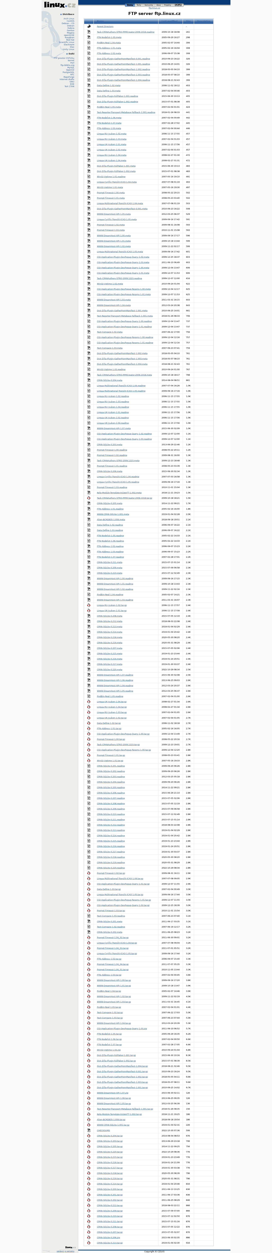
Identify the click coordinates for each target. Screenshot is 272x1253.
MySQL (70, 67)
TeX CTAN (69, 86)
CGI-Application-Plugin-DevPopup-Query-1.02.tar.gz (123, 905)
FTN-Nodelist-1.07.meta (109, 123)
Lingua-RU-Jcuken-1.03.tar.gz (112, 712)
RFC (72, 74)
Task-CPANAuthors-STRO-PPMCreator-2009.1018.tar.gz (124, 498)
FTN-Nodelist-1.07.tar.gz (109, 1044)
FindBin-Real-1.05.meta (109, 107)
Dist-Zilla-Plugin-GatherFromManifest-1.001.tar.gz (122, 1087)
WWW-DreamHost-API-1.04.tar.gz (114, 1023)
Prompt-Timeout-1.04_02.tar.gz (113, 937)
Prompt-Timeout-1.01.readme (112, 466)
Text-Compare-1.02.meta (109, 332)
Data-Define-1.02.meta (108, 85)
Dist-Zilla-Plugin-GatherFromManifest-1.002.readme (123, 69)
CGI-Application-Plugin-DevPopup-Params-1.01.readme (125, 343)
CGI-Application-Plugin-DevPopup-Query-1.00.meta (123, 268)
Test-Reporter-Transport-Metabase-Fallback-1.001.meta (125, 316)
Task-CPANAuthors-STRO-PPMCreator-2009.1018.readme (125, 32)
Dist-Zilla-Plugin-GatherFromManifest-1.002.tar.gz (122, 1077)
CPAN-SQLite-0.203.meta (109, 444)
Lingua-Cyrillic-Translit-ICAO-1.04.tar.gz (117, 943)
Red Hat (70, 40)
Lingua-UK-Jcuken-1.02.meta (111, 150)
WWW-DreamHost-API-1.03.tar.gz (114, 1002)
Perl (72, 63)
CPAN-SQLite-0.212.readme (111, 825)
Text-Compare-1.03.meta (109, 348)
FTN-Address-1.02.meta (109, 53)
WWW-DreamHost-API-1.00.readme (115, 578)
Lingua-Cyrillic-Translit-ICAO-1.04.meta (117, 182)
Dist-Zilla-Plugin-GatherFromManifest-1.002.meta (122, 353)
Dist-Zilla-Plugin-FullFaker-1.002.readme (117, 101)
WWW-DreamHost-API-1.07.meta (114, 428)
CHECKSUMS (103, 1130)
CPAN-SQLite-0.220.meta (109, 669)
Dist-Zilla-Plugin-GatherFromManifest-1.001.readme (123, 64)
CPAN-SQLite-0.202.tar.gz (110, 1200)
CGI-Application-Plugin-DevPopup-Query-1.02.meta (123, 257)
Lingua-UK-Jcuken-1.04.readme (113, 423)
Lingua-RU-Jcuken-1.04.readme (113, 407)
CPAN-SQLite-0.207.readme (111, 798)
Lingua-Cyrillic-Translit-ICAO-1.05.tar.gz (117, 953)
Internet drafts (67, 79)
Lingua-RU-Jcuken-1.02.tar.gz (112, 605)
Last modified (169, 21)
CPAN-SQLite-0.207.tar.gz (110, 1232)
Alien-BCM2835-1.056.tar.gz (111, 1119)
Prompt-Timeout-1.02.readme (112, 455)
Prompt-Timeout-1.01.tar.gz (111, 755)
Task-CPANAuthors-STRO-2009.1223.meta (118, 460)
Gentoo (70, 30)
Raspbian (69, 37)
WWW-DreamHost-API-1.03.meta (114, 300)
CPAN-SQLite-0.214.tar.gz (110, 1184)
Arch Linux (69, 18)
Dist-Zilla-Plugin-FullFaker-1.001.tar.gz (116, 1055)
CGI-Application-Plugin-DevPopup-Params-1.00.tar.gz (124, 750)
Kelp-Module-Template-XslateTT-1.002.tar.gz (119, 1114)
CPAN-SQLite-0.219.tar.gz (110, 1178)
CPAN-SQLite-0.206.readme (111, 793)
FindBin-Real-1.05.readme (110, 696)
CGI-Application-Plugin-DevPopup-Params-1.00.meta (124, 289)
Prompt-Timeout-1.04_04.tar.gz (113, 964)
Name (100, 21)
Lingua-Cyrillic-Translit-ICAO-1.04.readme (118, 476)
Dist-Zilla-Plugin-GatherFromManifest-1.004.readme (123, 80)
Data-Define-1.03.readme (110, 530)
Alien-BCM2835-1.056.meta (111, 519)
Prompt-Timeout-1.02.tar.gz (111, 873)
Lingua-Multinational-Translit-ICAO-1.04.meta (120, 203)
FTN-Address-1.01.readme (110, 509)
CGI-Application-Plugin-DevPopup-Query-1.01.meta (123, 273)
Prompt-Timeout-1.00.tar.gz (111, 739)
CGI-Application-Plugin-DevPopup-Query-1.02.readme (124, 434)
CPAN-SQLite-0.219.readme (111, 862)
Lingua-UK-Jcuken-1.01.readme (113, 412)
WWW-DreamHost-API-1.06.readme (115, 680)
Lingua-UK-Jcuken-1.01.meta (111, 144)
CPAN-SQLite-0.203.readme (111, 776)
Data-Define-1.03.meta (108, 91)
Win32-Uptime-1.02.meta (110, 284)
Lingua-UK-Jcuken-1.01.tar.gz (112, 610)
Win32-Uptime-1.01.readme (111, 176)
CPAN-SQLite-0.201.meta (109, 921)
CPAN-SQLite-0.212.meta (109, 621)
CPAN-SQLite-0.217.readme (111, 852)
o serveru (69, 1251)
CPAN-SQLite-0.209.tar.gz (110, 1211)
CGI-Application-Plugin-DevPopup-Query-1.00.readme (124, 321)
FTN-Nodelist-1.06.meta (109, 118)
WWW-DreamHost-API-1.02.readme (115, 589)
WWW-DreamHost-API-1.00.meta (114, 235)
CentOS (70, 21)
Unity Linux (68, 49)
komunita (149, 4)
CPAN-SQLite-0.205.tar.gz (110, 1146)
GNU (72, 82)
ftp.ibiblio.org (67, 65)
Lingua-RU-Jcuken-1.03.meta (111, 139)
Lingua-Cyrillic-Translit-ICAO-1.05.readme (118, 482)
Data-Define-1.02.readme (110, 525)
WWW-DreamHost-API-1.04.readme (115, 685)
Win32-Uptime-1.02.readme (111, 369)
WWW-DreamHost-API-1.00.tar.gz (114, 980)
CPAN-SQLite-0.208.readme (111, 803)
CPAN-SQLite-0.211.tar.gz (110, 1221)
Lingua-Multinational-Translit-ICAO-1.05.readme (121, 391)
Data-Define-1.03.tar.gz (109, 889)
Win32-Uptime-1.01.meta (110, 187)
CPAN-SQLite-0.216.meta (109, 659)
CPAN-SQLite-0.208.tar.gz (110, 1227)
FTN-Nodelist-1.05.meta (109, 37)
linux (129, 4)
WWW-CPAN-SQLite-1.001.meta (113, 514)
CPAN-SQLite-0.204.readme (111, 782)
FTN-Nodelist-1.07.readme (110, 557)
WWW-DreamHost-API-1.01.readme (115, 584)
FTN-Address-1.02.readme (110, 546)
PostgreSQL (68, 72)
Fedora (71, 28)
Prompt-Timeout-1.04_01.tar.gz (113, 969)
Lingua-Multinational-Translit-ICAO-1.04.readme (121, 385)
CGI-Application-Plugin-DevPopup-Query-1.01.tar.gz (123, 884)
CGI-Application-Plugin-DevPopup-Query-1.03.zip (122, 1028)
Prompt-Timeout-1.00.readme (112, 450)
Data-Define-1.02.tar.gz (109, 723)
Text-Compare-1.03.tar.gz (110, 1018)
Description (203, 21)
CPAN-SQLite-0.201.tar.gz (110, 1195)
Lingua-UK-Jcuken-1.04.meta (111, 160)
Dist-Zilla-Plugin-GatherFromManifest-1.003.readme (123, 75)
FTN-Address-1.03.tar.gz (109, 975)
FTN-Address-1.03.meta (109, 128)
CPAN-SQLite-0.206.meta (109, 471)
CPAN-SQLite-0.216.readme (111, 846)
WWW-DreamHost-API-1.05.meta (114, 214)
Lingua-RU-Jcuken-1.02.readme (113, 396)
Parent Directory (105, 26)
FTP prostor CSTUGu (64, 58)
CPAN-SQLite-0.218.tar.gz (110, 1173)
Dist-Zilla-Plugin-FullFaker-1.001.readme (117, 96)
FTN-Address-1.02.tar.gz (109, 959)
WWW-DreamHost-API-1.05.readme (115, 691)
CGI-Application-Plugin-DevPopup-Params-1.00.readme (125, 337)
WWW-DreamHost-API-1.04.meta (114, 305)
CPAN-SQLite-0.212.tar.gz (110, 1205)
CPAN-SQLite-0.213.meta (109, 626)
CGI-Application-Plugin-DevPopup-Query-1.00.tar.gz (123, 734)
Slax (72, 47)
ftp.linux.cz (154, 8)
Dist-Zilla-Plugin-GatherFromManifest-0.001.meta (122, 209)
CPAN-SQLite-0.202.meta (109, 932)
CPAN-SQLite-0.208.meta (109, 616)
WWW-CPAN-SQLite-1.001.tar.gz (113, 1125)
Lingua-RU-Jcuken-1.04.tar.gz (112, 707)
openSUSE (69, 35)
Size (188, 21)
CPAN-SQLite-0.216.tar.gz (110, 1162)
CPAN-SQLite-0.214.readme (111, 835)
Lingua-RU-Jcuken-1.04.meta (111, 155)
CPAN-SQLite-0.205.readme (111, 787)
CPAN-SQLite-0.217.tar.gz (110, 1168)
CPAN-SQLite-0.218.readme (111, 857)
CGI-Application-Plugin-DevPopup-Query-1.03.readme (124, 439)
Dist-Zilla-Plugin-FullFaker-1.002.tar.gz (116, 1061)
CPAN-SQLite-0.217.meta (109, 664)
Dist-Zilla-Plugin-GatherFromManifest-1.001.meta (122, 310)
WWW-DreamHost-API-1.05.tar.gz (114, 1103)
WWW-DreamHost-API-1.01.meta (114, 241)
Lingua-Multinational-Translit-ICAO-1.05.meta (120, 251)
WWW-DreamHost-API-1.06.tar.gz (114, 1098)
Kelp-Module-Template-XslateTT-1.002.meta (119, 493)
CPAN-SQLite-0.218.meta (109, 637)
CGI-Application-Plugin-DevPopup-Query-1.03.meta (123, 262)
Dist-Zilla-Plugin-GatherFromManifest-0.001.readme (123, 59)
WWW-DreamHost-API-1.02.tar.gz (114, 996)
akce (158, 4)
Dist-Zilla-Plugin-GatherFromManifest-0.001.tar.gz (122, 1071)
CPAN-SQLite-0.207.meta (109, 648)
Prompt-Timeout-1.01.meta (111, 198)
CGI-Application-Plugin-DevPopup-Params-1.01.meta (124, 294)
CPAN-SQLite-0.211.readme (111, 819)
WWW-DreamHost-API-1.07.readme (115, 675)
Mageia (70, 33)
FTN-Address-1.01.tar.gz (109, 728)
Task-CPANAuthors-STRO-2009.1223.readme (119, 278)
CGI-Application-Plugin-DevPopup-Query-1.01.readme (124, 326)
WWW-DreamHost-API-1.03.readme (115, 600)
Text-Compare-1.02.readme (111, 927)
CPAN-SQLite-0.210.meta (109, 573)
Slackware (69, 44)
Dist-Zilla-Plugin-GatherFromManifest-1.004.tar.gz (122, 1066)
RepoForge (69, 77)
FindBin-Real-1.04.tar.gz (109, 991)
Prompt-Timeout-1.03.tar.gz (111, 910)
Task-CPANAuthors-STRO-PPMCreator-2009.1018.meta (124, 375)
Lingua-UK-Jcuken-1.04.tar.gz (112, 701)
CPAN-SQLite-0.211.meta (109, 562)
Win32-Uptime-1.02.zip (109, 1050)
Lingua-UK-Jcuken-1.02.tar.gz (112, 718)
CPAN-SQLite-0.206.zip (108, 1237)
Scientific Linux (66, 42)
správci (60, 1251)
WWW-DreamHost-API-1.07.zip (112, 1093)
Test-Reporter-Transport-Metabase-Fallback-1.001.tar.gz (125, 1109)
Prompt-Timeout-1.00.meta (111, 193)
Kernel (71, 60)
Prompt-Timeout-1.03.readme (112, 487)
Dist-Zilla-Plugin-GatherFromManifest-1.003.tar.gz (122, 1082)
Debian (70, 26)
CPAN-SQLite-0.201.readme (111, 766)
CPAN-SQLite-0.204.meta (109, 380)
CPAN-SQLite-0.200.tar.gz (110, 1189)
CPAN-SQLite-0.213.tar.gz (110, 1243)
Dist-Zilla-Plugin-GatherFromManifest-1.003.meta (122, 359)
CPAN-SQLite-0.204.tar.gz (110, 1136)
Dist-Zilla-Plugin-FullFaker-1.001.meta (116, 166)
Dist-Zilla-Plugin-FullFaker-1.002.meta (116, 171)
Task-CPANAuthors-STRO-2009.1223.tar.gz (118, 744)
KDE (72, 84)
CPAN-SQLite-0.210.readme (111, 814)
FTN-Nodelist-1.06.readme (110, 541)
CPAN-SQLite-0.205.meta (109, 503)
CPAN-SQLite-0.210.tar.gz (110, 1216)
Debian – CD (68, 23)
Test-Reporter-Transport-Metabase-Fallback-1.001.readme (126, 112)
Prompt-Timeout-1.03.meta (111, 230)
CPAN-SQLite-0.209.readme (111, 809)
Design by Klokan (46, 1251)
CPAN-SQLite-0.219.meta (109, 643)
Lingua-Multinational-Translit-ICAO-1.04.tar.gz (120, 878)
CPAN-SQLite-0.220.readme (111, 868)
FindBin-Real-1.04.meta (109, 43)
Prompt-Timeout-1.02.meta (111, 225)
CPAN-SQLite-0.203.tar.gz (110, 1141)
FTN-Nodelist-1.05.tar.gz (109, 1034)
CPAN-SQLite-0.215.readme (111, 841)
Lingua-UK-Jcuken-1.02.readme (113, 418)
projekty (168, 4)
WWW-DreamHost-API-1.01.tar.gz (114, 985)
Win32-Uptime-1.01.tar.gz (110, 760)
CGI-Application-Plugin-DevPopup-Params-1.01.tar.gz (124, 900)
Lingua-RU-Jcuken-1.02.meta (111, 134)
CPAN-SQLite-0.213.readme (111, 830)
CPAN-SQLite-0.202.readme (111, 771)
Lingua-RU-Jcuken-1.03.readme (113, 401)
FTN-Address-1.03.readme (110, 551)
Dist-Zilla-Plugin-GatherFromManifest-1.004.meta (122, 364)
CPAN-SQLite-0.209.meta (109, 568)
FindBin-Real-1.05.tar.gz (109, 1007)
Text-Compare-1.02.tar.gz (110, 1012)
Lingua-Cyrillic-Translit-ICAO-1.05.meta (117, 219)
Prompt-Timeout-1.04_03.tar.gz (113, 948)
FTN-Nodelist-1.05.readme (110, 535)
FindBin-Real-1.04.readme (110, 594)
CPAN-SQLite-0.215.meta (109, 653)
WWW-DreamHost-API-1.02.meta (114, 246)
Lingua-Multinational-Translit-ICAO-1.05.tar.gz (120, 894)
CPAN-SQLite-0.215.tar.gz (110, 1157)
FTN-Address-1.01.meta (109, 48)
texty (139, 4)
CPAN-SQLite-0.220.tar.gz (110, 1152)
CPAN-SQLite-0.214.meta (109, 632)
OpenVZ (70, 70)
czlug (178, 4)
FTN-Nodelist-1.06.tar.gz (109, 1039)
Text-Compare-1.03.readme (111, 916)
